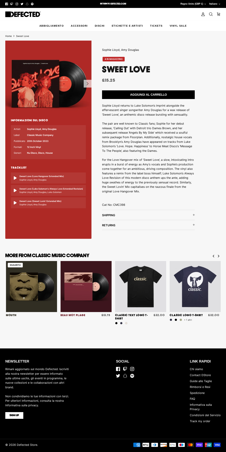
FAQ (192, 398)
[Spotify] (32, 4)
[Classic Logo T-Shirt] (195, 286)
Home (8, 36)
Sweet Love (22, 36)
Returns (108, 225)
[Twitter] (22, 4)
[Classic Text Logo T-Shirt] (140, 286)
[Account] (202, 14)
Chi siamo (196, 369)
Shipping (108, 215)
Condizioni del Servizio (205, 415)
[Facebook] (6, 4)
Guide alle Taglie (201, 381)
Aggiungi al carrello (148, 94)
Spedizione (197, 393)
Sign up (14, 415)
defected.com (118, 4)
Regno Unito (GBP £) (191, 3)
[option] (48, 84)
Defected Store (27, 445)
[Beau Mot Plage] (86, 286)
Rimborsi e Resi (200, 387)
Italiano (213, 3)
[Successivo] (87, 84)
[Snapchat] (27, 4)
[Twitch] (11, 4)
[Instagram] (17, 4)
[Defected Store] (23, 14)
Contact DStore (200, 375)
